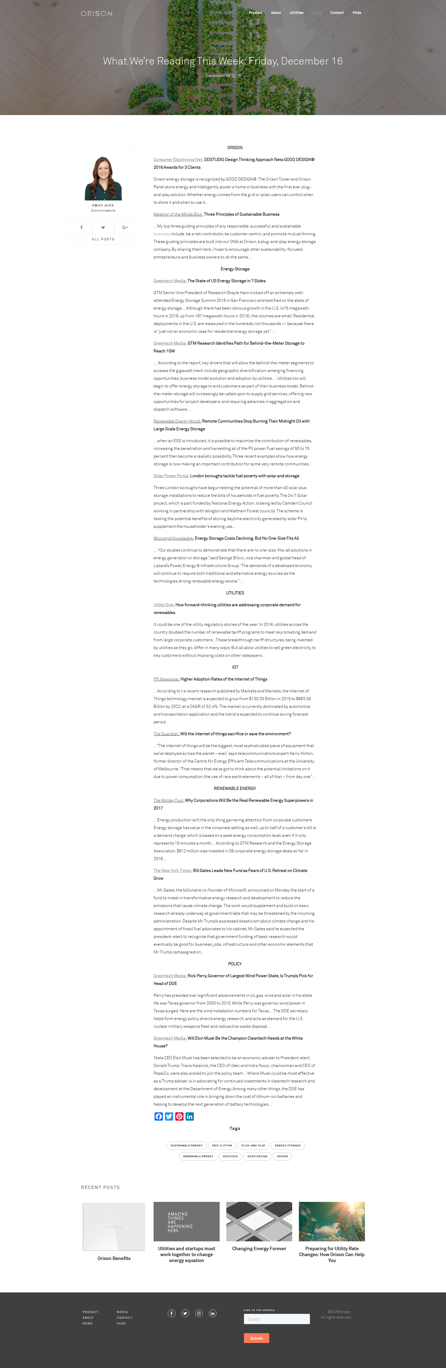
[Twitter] (185, 1313)
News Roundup (223, 48)
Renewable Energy (198, 1156)
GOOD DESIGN (257, 1156)
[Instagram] (199, 1313)
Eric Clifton (222, 1145)
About (276, 13)
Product (255, 13)
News (317, 13)
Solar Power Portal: (171, 476)
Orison (282, 1156)
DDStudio (230, 1156)
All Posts (103, 239)
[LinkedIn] (213, 1313)
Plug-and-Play (253, 1145)
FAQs (357, 13)
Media (122, 1312)
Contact (337, 13)
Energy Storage (288, 1145)
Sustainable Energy (187, 1145)
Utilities (297, 13)
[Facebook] (172, 1313)
